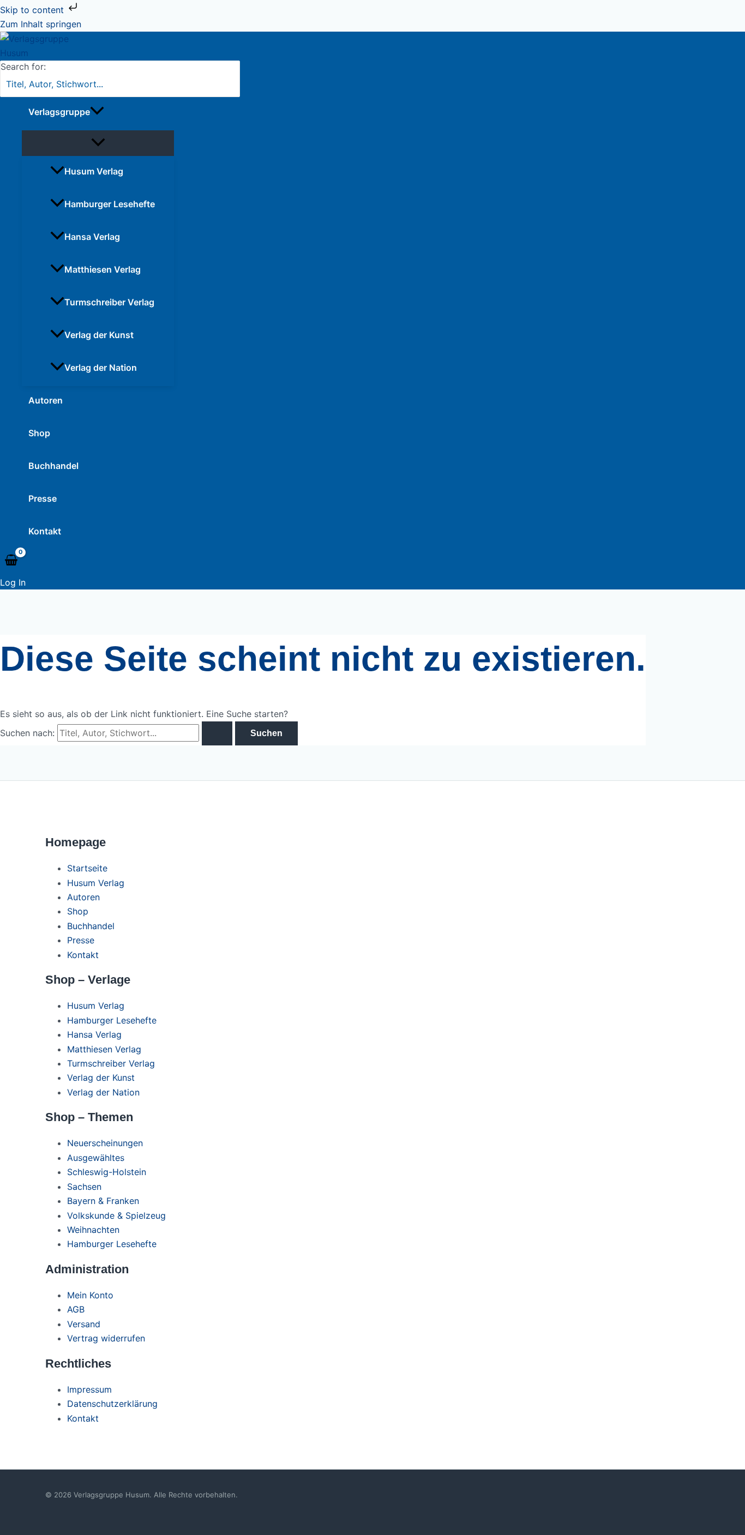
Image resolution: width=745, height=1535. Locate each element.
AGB (76, 1309)
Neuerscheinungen (105, 1142)
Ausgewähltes (95, 1157)
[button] (97, 112)
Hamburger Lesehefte (109, 203)
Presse (42, 498)
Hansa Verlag (92, 236)
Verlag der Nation (100, 367)
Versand (83, 1324)
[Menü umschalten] (98, 143)
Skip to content (33, 9)
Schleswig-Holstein (106, 1171)
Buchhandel (53, 465)
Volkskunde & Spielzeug (116, 1215)
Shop (39, 433)
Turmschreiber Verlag (109, 302)
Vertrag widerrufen (106, 1338)
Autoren (45, 400)
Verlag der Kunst (99, 334)
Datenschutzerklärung (112, 1403)
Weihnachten (93, 1229)
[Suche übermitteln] (217, 733)
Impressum (89, 1389)
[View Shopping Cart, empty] (11, 560)
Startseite (87, 868)
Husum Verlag (93, 171)
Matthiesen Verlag (102, 269)
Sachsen (84, 1186)
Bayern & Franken (103, 1200)
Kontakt (44, 531)
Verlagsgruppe (59, 111)
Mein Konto (90, 1295)
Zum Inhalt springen (40, 24)
